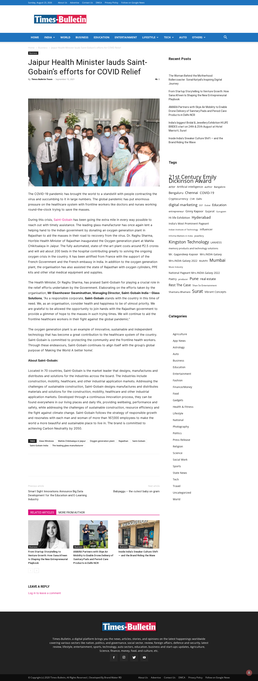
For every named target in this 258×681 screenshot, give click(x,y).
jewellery (199, 235)
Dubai (207, 205)
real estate (208, 279)
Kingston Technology (189, 242)
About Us (62, 2)
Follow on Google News (132, 2)
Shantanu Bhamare (179, 292)
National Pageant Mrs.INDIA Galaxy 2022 (194, 273)
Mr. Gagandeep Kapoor (183, 254)
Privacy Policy (111, 2)
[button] (225, 37)
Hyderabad (201, 217)
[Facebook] (32, 88)
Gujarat (210, 211)
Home (35, 37)
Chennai (191, 193)
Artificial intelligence (190, 187)
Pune (194, 279)
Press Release (181, 440)
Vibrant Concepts (215, 292)
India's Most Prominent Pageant (189, 223)
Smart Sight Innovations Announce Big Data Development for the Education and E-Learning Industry (57, 495)
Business (82, 37)
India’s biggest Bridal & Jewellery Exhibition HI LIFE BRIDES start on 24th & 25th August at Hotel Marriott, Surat (198, 126)
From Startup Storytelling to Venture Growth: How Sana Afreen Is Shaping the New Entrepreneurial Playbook (199, 95)
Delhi (199, 199)
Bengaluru (176, 193)
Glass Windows (46, 440)
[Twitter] (40, 88)
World (65, 37)
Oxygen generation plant (102, 440)
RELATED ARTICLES (42, 512)
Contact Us (87, 2)
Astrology (179, 347)
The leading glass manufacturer (67, 445)
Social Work (180, 459)
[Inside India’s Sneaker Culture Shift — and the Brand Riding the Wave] (139, 534)
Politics (177, 433)
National (178, 420)
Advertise (74, 2)
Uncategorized (182, 492)
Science (177, 453)
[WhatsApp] (49, 88)
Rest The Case (180, 285)
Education (101, 37)
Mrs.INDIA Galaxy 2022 (183, 260)
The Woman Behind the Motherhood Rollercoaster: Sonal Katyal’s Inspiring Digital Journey (195, 79)
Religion (178, 446)
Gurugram (221, 211)
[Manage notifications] (249, 673)
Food (176, 393)
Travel (177, 486)
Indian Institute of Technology (183, 229)
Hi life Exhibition (179, 217)
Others (197, 37)
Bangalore (219, 187)
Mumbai (217, 260)
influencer (206, 229)
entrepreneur (176, 211)
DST (201, 205)
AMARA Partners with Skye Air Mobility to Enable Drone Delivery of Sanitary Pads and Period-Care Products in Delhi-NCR (198, 110)
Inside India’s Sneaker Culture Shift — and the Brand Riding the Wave (196, 140)
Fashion (178, 380)
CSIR (192, 199)
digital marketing (183, 205)
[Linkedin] (58, 88)
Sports (177, 466)
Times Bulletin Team (42, 79)
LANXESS (216, 242)
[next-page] (36, 570)
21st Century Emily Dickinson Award (192, 179)
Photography (181, 426)
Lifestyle (148, 37)
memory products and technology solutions (193, 248)
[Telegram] (66, 88)
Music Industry (176, 266)
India (48, 37)
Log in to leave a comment (44, 593)
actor (172, 187)
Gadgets (178, 400)
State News (180, 473)
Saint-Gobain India (39, 445)
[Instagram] (124, 657)
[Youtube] (144, 657)
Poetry (173, 279)
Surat (197, 291)
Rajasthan (123, 440)
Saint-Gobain (63, 220)
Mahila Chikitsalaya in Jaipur (72, 440)
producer (183, 279)
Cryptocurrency (178, 199)
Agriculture (180, 334)
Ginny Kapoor (194, 211)
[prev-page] (30, 570)
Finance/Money (182, 387)
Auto (183, 37)
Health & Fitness (183, 407)
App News (179, 340)
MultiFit (203, 260)
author (208, 187)
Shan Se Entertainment (204, 285)
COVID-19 (207, 193)
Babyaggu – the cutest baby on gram (136, 491)
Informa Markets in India (181, 236)
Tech (167, 37)
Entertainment (126, 37)
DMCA (99, 2)
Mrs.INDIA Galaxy (211, 254)
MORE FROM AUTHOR (72, 512)
